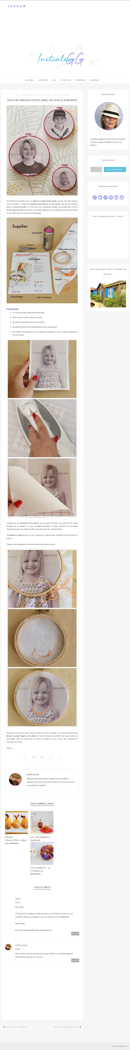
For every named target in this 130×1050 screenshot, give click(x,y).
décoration (27, 95)
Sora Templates (19, 1046)
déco (18, 95)
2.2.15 (17, 902)
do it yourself (44, 95)
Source (9, 748)
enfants (56, 95)
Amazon (53, 327)
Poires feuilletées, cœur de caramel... (16, 840)
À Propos (80, 80)
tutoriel (66, 95)
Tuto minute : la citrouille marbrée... (40, 871)
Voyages (43, 80)
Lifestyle (66, 80)
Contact (95, 80)
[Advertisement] (65, 19)
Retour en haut (119, 1046)
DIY (35, 95)
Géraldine (33, 774)
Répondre (75, 933)
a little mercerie (37, 312)
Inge (17, 899)
